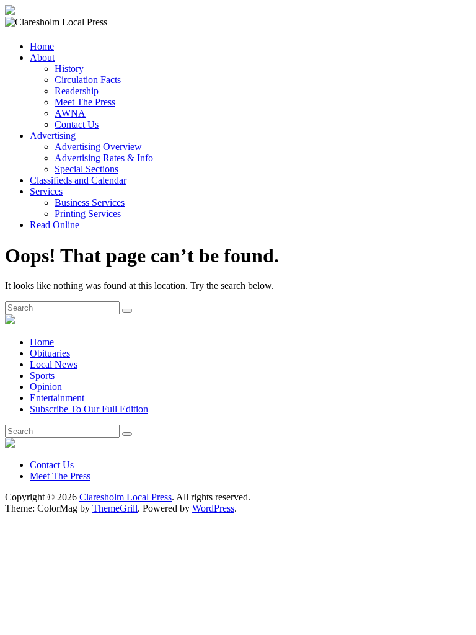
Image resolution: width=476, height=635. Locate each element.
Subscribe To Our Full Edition (89, 409)
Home (42, 46)
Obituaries (50, 353)
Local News (53, 364)
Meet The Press (85, 102)
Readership (77, 91)
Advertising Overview (98, 146)
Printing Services (88, 213)
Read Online (54, 225)
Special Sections (86, 169)
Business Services (90, 202)
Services (46, 191)
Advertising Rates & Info (104, 158)
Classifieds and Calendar (78, 180)
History (69, 68)
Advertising (53, 135)
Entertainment (57, 398)
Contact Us (77, 124)
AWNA (70, 113)
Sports (42, 375)
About (42, 57)
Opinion (46, 386)
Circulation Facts (88, 79)
